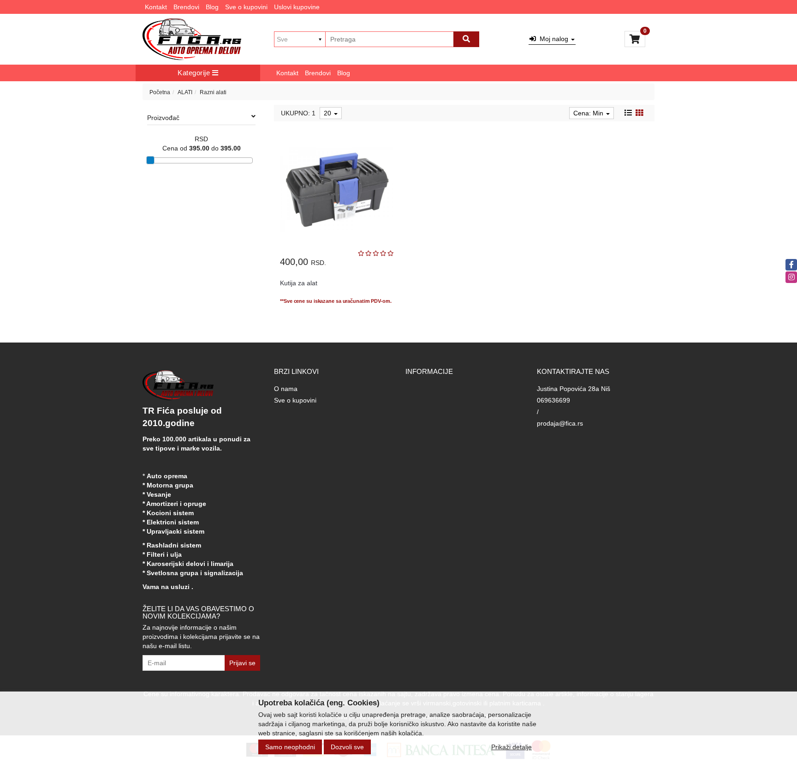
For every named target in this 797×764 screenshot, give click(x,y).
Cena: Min (589, 113)
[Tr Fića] (192, 39)
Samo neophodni (290, 747)
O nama (285, 388)
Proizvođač (163, 117)
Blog (212, 7)
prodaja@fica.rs (560, 423)
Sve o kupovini (246, 7)
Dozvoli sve (347, 747)
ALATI (185, 92)
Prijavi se (242, 663)
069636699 (553, 400)
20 (328, 113)
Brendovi (186, 7)
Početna (159, 92)
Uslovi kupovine (297, 7)
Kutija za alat (298, 283)
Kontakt (156, 7)
